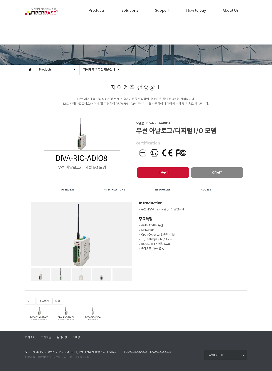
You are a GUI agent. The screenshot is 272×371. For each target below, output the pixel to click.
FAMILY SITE (215, 355)
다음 (57, 301)
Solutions (129, 10)
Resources (162, 189)
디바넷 (76, 337)
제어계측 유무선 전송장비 (99, 70)
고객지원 (46, 337)
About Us (231, 10)
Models (206, 189)
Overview (67, 189)
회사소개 (30, 337)
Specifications (114, 189)
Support (162, 10)
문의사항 (62, 337)
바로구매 (163, 172)
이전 (30, 301)
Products (97, 10)
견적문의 (217, 172)
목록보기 (44, 301)
